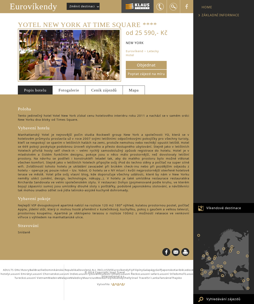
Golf (158, 270)
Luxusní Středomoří (171, 274)
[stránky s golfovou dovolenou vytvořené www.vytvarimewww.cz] (118, 284)
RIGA (230, 251)
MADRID (205, 272)
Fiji (131, 270)
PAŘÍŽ (212, 262)
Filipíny (138, 270)
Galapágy (149, 270)
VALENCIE (210, 273)
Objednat (146, 65)
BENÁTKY (221, 266)
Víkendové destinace (223, 208)
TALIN (231, 249)
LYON (213, 267)
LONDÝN (209, 258)
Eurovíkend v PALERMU (222, 275)
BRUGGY (214, 258)
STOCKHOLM (223, 248)
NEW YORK (198, 235)
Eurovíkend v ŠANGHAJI (247, 256)
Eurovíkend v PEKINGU (248, 279)
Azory (26, 270)
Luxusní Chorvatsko (45, 274)
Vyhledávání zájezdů (223, 299)
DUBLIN (203, 255)
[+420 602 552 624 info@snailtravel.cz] (160, 6)
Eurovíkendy (33, 6)
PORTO (201, 269)
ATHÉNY (231, 275)
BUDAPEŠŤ (224, 263)
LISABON (202, 273)
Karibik (179, 270)
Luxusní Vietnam (36, 278)
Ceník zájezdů (104, 90)
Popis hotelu (35, 90)
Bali (32, 270)
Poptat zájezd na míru (146, 74)
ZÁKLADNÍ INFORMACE (220, 15)
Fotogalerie (69, 90)
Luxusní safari (148, 274)
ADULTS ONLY (12, 270)
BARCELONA (211, 272)
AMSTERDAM (215, 256)
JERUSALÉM (243, 280)
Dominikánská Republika (61, 270)
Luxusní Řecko (129, 274)
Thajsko (176, 278)
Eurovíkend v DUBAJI (248, 288)
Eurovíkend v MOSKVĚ (238, 252)
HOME (207, 7)
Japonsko (167, 270)
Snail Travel (139, 278)
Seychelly (125, 278)
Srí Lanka (153, 278)
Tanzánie (165, 278)
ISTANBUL (235, 271)
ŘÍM (220, 270)
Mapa (134, 90)
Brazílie (39, 270)
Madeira (53, 278)
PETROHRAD (232, 246)
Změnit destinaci (82, 6)
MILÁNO (218, 266)
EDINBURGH (207, 253)
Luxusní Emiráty (20, 274)
